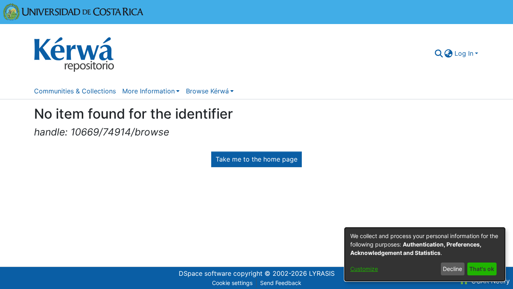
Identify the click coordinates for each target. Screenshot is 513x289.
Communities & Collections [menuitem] (75, 91)
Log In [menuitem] (463, 53)
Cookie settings (232, 282)
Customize (364, 268)
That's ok (481, 268)
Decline (452, 268)
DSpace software (205, 273)
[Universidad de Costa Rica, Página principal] (73, 11)
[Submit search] (439, 53)
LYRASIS (322, 273)
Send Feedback (280, 282)
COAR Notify (489, 281)
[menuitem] (449, 53)
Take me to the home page (256, 159)
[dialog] (425, 254)
